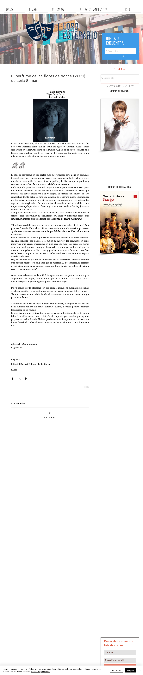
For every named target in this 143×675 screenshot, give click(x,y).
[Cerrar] (139, 670)
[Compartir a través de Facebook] (12, 378)
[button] (120, 124)
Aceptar (130, 670)
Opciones (116, 670)
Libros (14, 369)
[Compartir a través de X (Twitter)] (19, 378)
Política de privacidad (40, 671)
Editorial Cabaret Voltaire (23, 364)
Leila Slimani (44, 364)
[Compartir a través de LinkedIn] (26, 378)
